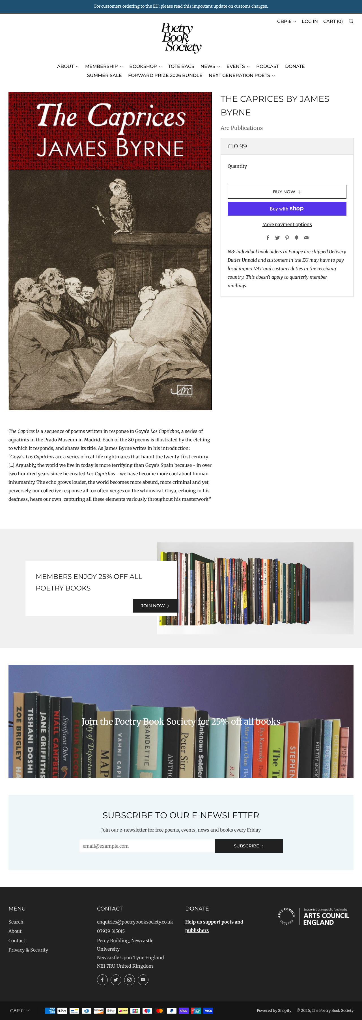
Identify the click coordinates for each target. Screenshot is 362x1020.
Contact (16, 940)
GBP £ (284, 21)
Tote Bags (181, 66)
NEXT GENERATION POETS (239, 75)
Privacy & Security (28, 950)
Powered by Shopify (274, 1010)
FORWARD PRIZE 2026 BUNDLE (165, 75)
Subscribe (246, 846)
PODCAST (267, 66)
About (65, 66)
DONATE (295, 66)
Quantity (237, 166)
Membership (101, 66)
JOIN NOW (153, 605)
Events (236, 66)
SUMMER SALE (104, 75)
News (208, 66)
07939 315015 (111, 931)
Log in (310, 21)
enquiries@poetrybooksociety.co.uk (135, 922)
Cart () (333, 21)
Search (15, 922)
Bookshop (143, 66)
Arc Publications (242, 127)
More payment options (287, 224)
